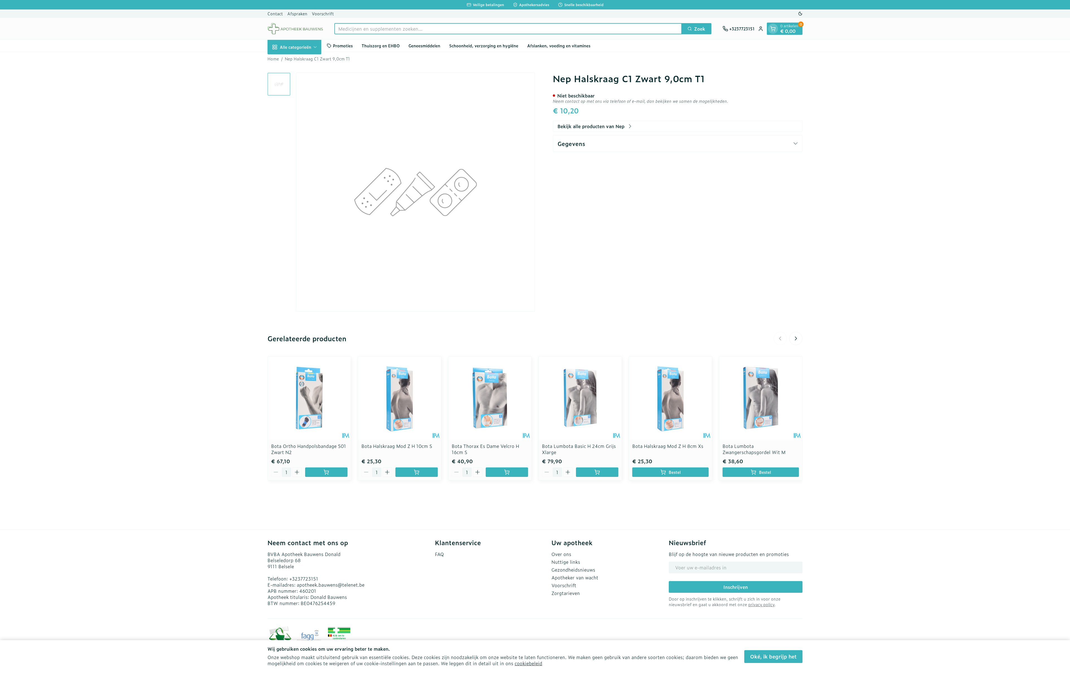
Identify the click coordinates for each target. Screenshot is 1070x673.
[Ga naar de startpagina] (295, 28)
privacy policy (761, 604)
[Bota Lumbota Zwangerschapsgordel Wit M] (760, 398)
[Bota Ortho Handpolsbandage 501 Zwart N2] (309, 398)
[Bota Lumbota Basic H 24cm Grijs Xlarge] (580, 398)
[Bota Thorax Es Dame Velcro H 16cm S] (489, 398)
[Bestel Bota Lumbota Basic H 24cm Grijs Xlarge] (597, 472)
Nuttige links (565, 562)
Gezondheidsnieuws (573, 570)
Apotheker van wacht (574, 577)
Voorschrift (323, 13)
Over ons (561, 554)
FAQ (439, 554)
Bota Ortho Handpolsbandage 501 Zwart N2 (308, 449)
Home (273, 59)
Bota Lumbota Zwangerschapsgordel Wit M (754, 449)
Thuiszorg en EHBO (381, 45)
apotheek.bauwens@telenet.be (330, 584)
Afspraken (297, 13)
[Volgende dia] (795, 338)
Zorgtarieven (565, 593)
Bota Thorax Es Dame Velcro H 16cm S (485, 449)
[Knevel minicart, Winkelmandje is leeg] (773, 29)
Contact (275, 13)
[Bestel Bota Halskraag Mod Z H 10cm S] (416, 472)
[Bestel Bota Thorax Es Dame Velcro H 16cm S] (507, 472)
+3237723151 (303, 578)
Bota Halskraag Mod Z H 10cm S (396, 446)
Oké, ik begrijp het (773, 656)
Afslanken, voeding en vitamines (558, 45)
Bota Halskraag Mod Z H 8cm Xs (667, 446)
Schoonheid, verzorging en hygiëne (483, 45)
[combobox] (508, 28)
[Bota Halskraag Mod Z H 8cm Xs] (670, 398)
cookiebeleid (528, 663)
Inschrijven (735, 587)
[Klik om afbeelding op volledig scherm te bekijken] (415, 192)
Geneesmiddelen (424, 45)
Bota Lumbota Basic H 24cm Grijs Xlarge (579, 449)
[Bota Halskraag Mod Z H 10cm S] (399, 398)
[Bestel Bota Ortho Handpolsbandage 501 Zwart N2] (326, 472)
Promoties (343, 45)
